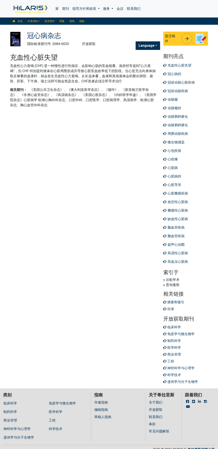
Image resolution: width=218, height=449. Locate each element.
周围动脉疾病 (177, 134)
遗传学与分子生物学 (18, 437)
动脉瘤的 (174, 108)
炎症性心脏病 (177, 202)
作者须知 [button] (33, 21)
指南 (72, 21)
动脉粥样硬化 (177, 117)
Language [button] (147, 46)
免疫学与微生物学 (62, 403)
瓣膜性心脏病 (177, 210)
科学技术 (55, 429)
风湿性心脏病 (177, 253)
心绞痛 (172, 159)
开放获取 (155, 410)
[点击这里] (30, 8)
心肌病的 (174, 176)
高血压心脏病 (177, 262)
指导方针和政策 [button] (84, 9)
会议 (120, 9)
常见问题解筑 (159, 431)
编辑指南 (101, 410)
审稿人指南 (102, 417)
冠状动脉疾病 (177, 91)
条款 (152, 424)
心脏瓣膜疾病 (177, 193)
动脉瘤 (172, 99)
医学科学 (55, 412)
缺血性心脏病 (177, 219)
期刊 (65, 9)
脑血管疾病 (176, 227)
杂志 (20, 21)
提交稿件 (49, 21)
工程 (52, 420)
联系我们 (134, 9)
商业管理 (10, 420)
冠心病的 (174, 74)
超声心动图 (176, 245)
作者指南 (101, 402)
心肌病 (172, 168)
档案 (62, 21)
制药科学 (10, 412)
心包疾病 (174, 151)
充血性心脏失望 (179, 65)
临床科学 (10, 403)
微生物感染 (176, 142)
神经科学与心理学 (17, 429)
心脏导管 (174, 185)
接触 (81, 21)
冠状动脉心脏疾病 (181, 82)
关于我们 (155, 402)
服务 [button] (107, 9)
